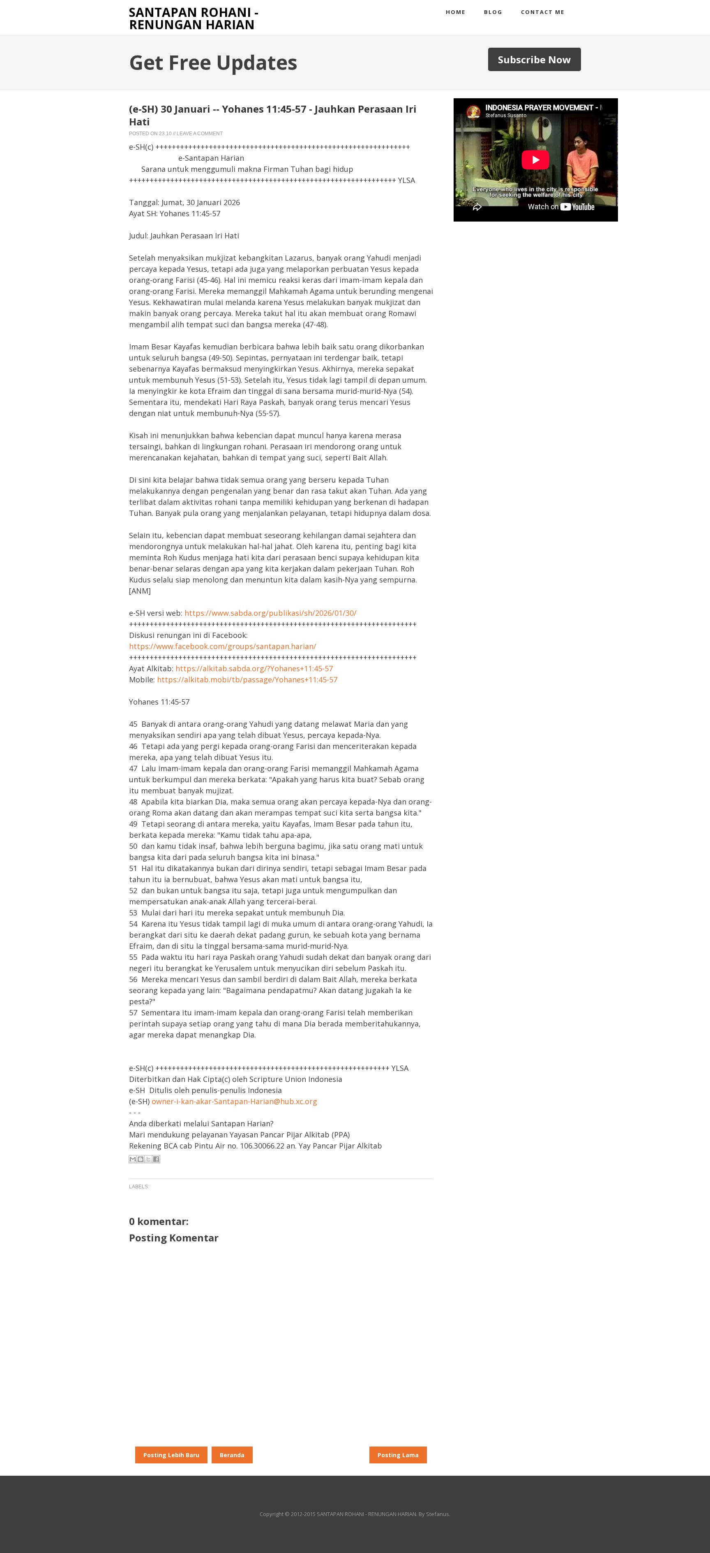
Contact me (543, 12)
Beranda (232, 1455)
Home (456, 12)
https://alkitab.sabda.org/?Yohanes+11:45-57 (254, 668)
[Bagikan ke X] (148, 1159)
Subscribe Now (534, 59)
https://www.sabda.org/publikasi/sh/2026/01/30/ (270, 613)
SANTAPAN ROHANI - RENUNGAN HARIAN (193, 18)
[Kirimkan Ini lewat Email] (133, 1159)
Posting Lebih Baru (171, 1455)
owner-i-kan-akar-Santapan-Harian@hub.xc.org (234, 1101)
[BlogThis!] (140, 1159)
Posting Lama (398, 1455)
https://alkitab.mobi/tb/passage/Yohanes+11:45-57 (247, 679)
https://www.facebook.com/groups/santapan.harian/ (222, 646)
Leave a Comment (200, 133)
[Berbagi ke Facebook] (156, 1159)
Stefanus (437, 1514)
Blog (493, 12)
